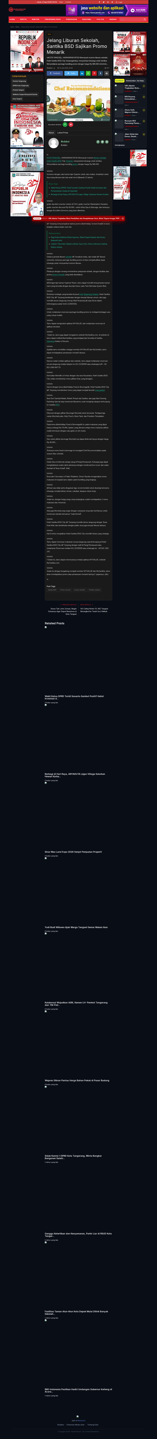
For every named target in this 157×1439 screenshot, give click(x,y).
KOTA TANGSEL (53, 158)
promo (75, 164)
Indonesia (50, 341)
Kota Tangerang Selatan (88, 294)
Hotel (49, 161)
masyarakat (100, 390)
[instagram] (107, 142)
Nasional (86, 19)
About (51, 133)
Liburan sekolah (79, 590)
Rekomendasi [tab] (130, 81)
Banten (35, 19)
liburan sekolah (100, 158)
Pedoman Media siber (76, 1425)
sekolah (68, 257)
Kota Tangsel (17, 99)
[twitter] (102, 142)
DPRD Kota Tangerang (20, 85)
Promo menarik (65, 590)
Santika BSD (56, 161)
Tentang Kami (92, 1425)
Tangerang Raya (53, 19)
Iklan (61, 2)
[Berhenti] (71, 124)
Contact (68, 2)
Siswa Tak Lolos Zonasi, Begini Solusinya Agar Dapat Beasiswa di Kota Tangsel (62, 611)
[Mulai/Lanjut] (65, 124)
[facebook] (98, 142)
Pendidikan (71, 19)
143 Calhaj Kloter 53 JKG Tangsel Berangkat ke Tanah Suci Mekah (94, 610)
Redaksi (49, 68)
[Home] (17, 9)
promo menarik (58, 275)
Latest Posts (62, 133)
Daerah (113, 19)
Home (12, 19)
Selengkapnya (120, 145)
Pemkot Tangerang (19, 81)
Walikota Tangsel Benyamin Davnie (25, 94)
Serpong (69, 161)
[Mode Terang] (112, 2)
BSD (57, 405)
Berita (23, 19)
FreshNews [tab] (120, 81)
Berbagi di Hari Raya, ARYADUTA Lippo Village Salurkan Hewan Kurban (80, 194)
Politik (100, 19)
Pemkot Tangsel (18, 90)
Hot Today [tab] (140, 81)
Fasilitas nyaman (94, 590)
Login (120, 2)
